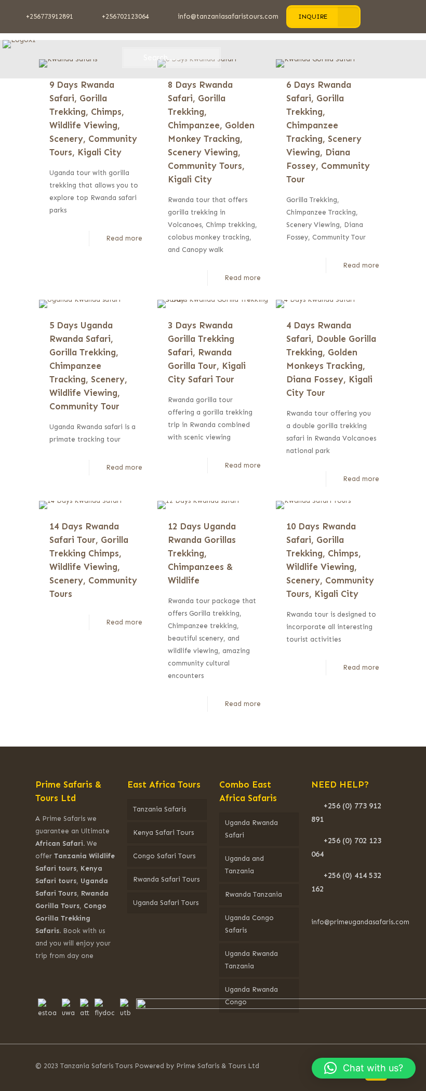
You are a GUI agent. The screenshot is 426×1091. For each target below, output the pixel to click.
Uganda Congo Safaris (249, 924)
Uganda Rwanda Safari (251, 829)
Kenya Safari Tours (163, 832)
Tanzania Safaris (159, 809)
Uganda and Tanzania (244, 865)
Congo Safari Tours (164, 856)
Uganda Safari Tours (165, 903)
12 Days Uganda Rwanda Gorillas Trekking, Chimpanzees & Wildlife (202, 553)
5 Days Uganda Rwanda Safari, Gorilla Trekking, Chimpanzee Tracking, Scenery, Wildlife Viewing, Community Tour (88, 365)
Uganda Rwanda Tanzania (251, 960)
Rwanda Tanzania (253, 894)
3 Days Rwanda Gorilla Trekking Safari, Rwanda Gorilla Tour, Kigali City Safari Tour (207, 352)
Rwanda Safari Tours (166, 879)
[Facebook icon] (304, 1065)
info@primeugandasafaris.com (360, 922)
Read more (124, 238)
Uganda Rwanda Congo (251, 996)
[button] (364, 1068)
